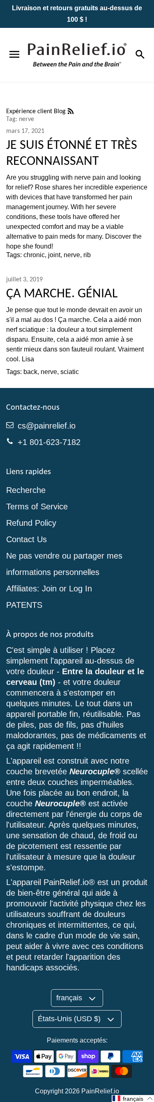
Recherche (26, 490)
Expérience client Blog (36, 111)
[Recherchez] (139, 55)
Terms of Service (37, 506)
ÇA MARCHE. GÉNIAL (61, 293)
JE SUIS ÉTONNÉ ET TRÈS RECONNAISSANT (71, 153)
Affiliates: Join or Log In (49, 588)
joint (54, 254)
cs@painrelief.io (47, 425)
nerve (72, 254)
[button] (133, 1098)
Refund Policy (31, 522)
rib (87, 254)
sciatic (69, 371)
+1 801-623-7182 (49, 442)
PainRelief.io (100, 1091)
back (30, 371)
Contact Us (26, 539)
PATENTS (24, 604)
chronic (34, 254)
